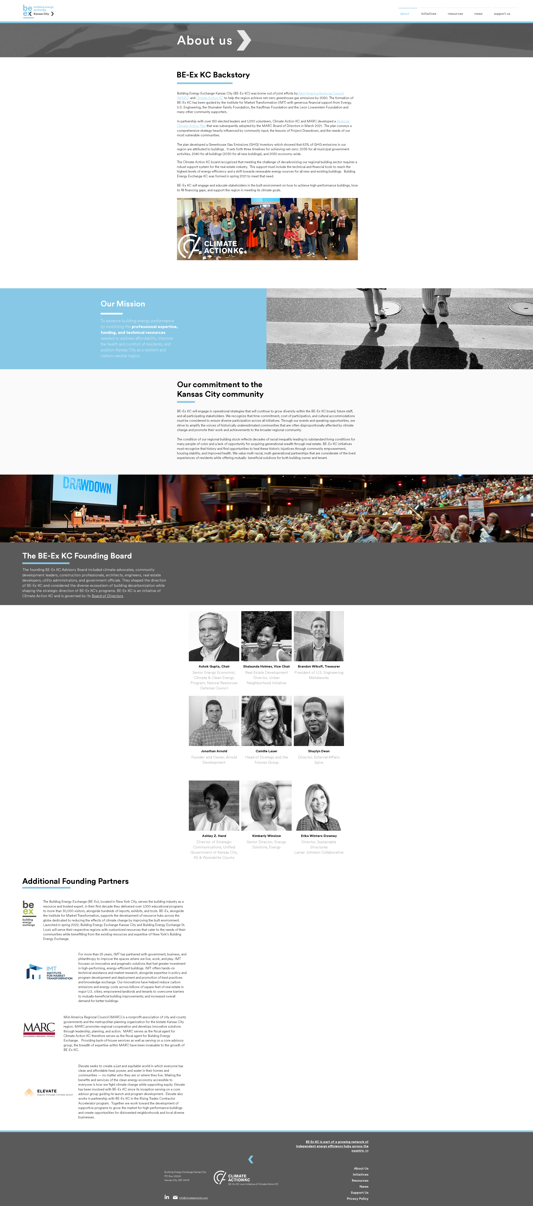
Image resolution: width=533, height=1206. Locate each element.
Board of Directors (107, 596)
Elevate (83, 1066)
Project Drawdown (304, 131)
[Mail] (175, 1197)
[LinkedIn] (167, 1197)
